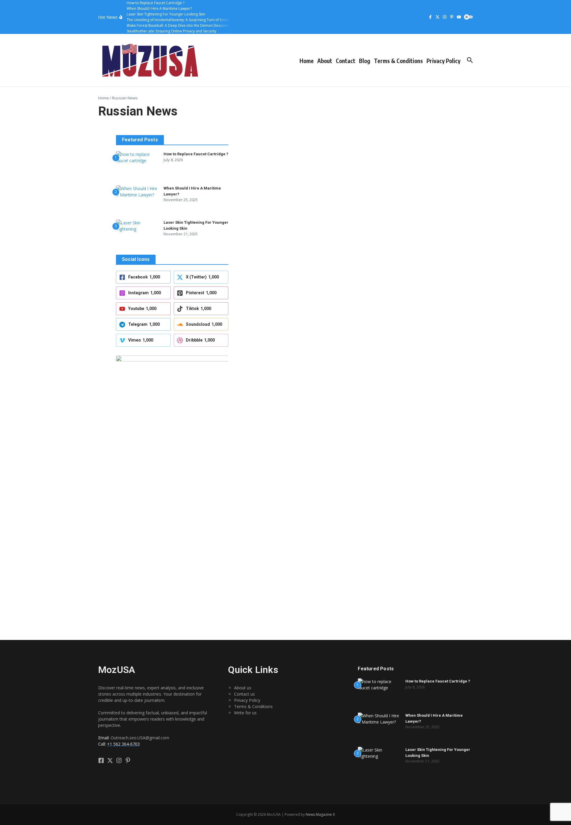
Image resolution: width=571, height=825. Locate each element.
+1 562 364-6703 (123, 744)
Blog (364, 60)
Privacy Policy (443, 60)
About (324, 60)
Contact (345, 60)
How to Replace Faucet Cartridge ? (196, 154)
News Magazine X (320, 814)
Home (306, 60)
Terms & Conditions (398, 60)
